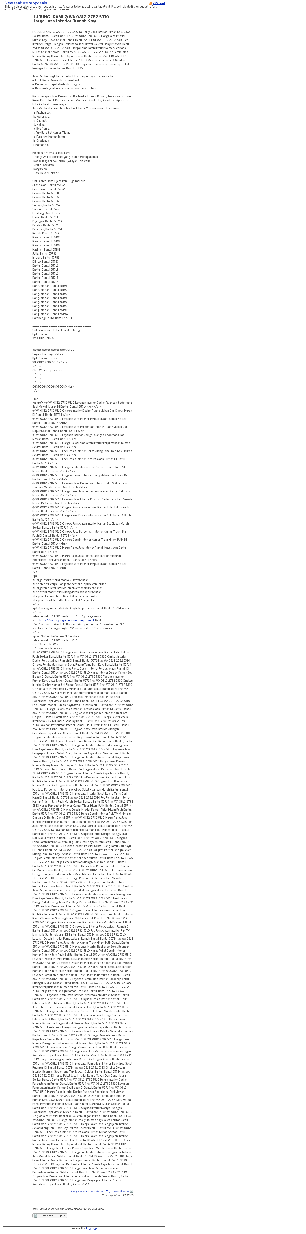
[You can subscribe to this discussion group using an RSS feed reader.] (150, 3)
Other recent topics (52, 1216)
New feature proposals (25, 3)
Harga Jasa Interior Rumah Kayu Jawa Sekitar (100, 1191)
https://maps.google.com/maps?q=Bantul (66, 620)
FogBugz (91, 1228)
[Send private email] (131, 1191)
